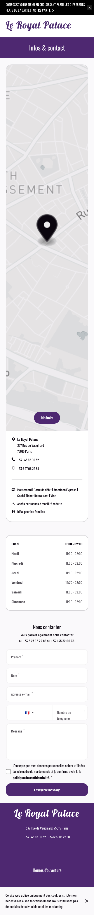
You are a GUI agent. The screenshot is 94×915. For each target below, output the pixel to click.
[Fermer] (87, 901)
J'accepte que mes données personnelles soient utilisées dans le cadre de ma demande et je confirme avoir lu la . (49, 771)
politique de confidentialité (31, 777)
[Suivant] (86, 26)
